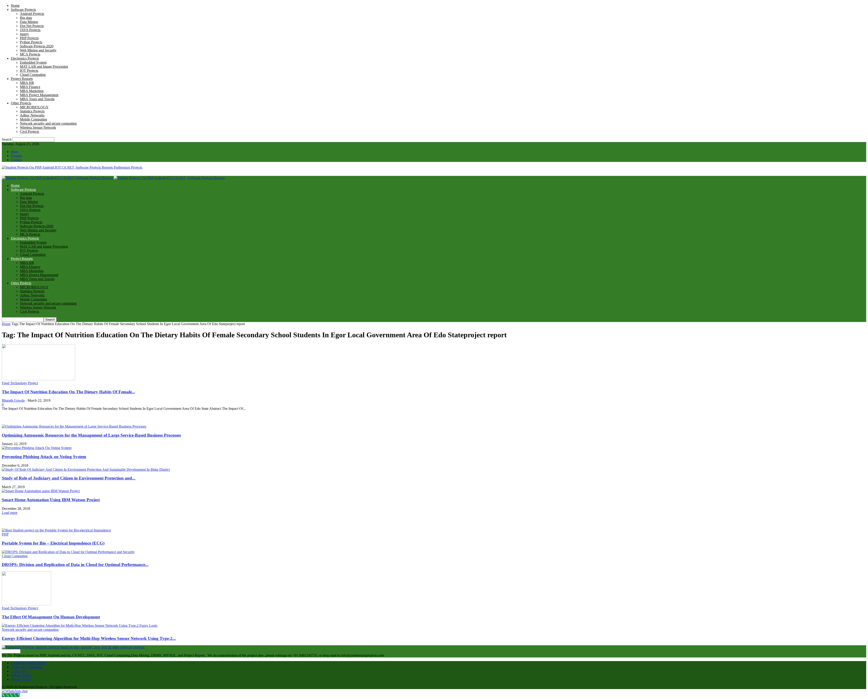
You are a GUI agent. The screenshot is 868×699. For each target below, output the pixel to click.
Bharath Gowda (13, 400)
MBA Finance (30, 87)
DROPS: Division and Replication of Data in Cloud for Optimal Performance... (75, 564)
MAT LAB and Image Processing (44, 66)
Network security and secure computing (48, 123)
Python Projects (31, 42)
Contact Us (19, 671)
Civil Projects (29, 131)
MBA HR (27, 83)
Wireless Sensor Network (38, 127)
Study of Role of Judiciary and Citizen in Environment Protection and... (68, 478)
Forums (16, 156)
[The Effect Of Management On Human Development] (26, 604)
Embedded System (33, 62)
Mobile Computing (33, 119)
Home (15, 5)
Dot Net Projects (32, 26)
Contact (16, 160)
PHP (5, 534)
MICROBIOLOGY (34, 107)
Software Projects (23, 10)
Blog (14, 152)
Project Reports (22, 79)
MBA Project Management (39, 95)
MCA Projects (30, 54)
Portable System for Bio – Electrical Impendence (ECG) (53, 543)
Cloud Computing (33, 75)
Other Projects (21, 103)
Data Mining (29, 22)
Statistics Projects (32, 111)
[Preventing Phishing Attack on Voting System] (36, 448)
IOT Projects (29, 70)
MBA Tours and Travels (37, 99)
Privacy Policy (21, 679)
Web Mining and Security (38, 50)
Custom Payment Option (28, 663)
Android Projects (32, 14)
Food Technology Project (20, 383)
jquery (24, 34)
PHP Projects (29, 38)
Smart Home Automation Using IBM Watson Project (51, 499)
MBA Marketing (32, 91)
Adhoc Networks (32, 115)
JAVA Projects (30, 30)
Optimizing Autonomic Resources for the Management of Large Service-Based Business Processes (91, 435)
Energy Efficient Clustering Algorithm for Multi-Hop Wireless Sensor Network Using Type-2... (89, 638)
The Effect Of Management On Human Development (51, 617)
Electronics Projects (25, 58)
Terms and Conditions (26, 667)
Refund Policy (21, 675)
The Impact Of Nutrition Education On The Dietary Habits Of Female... (68, 391)
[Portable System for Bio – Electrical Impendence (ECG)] (56, 530)
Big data (26, 18)
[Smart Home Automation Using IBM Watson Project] (41, 491)
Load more (9, 513)
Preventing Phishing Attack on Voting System (44, 456)
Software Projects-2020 (36, 46)
